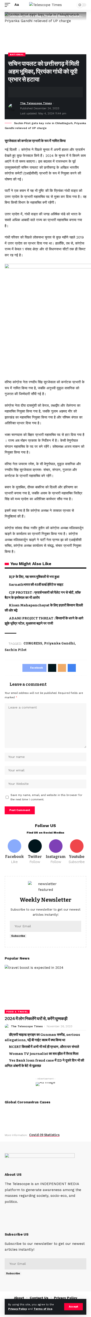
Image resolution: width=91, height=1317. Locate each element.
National (17, 54)
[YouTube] (20, 1211)
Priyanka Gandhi (59, 643)
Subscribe (18, 935)
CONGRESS (33, 643)
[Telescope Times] (45, 5)
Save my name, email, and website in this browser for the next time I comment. (46, 797)
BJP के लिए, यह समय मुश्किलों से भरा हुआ (34, 577)
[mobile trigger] (9, 5)
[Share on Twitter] (26, 92)
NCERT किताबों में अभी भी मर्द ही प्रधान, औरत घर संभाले (44, 1047)
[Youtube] (76, 851)
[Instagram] (56, 851)
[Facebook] (14, 851)
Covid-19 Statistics (44, 1135)
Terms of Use (43, 1309)
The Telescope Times (36, 103)
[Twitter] (35, 851)
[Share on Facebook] (18, 92)
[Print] (40, 92)
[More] (47, 92)
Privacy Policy (17, 1309)
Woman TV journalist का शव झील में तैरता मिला (43, 1054)
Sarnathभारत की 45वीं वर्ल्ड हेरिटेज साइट (36, 585)
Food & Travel (17, 1011)
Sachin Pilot (15, 650)
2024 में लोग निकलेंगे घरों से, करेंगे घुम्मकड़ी (36, 1018)
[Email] (33, 92)
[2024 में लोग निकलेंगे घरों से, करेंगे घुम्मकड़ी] (45, 989)
